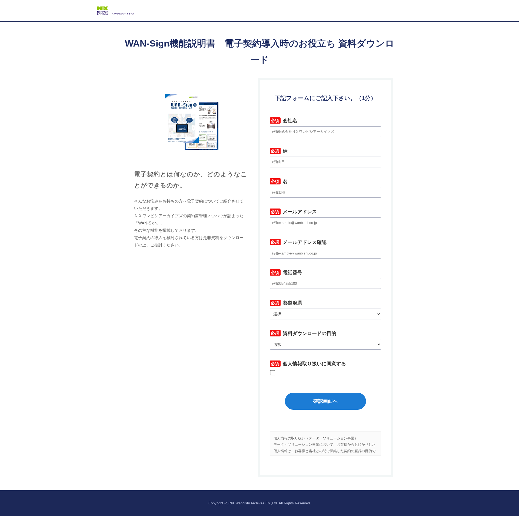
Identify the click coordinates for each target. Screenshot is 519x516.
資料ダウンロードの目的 (303, 333)
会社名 (283, 120)
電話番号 (286, 272)
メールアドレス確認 (298, 242)
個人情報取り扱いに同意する (308, 363)
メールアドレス (293, 211)
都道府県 (286, 303)
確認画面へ (325, 401)
